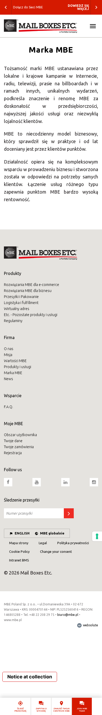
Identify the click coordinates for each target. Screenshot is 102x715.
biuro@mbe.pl (67, 614)
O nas (8, 349)
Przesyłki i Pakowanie (21, 297)
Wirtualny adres (16, 309)
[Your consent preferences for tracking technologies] (97, 536)
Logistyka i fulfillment (21, 303)
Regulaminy (13, 321)
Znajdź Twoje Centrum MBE (61, 709)
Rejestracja (13, 453)
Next (96, 7)
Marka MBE (13, 373)
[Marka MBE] (51, 26)
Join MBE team (82, 709)
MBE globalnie (52, 533)
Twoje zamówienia (19, 447)
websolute (90, 625)
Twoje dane (13, 441)
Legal (43, 543)
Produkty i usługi (17, 367)
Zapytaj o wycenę (41, 709)
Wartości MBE (15, 361)
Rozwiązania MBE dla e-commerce (31, 285)
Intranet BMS (19, 560)
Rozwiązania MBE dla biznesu (28, 291)
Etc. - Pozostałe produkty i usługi (30, 315)
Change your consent (56, 551)
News (8, 379)
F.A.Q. (8, 407)
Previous (6, 7)
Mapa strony (18, 543)
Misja (8, 355)
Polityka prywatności (73, 543)
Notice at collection (29, 676)
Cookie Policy (19, 551)
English (22, 533)
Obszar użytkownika (20, 435)
